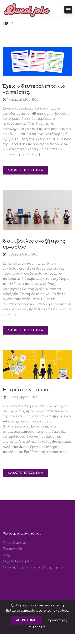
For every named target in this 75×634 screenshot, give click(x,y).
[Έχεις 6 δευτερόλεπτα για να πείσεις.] (37, 61)
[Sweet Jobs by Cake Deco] (27, 10)
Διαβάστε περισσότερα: (25, 170)
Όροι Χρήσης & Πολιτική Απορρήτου (33, 567)
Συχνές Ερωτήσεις (17, 561)
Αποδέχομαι (26, 620)
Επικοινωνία (12, 549)
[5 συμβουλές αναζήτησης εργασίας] (37, 210)
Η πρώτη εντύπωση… (29, 389)
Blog (6, 555)
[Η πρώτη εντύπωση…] (37, 364)
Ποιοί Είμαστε (14, 543)
